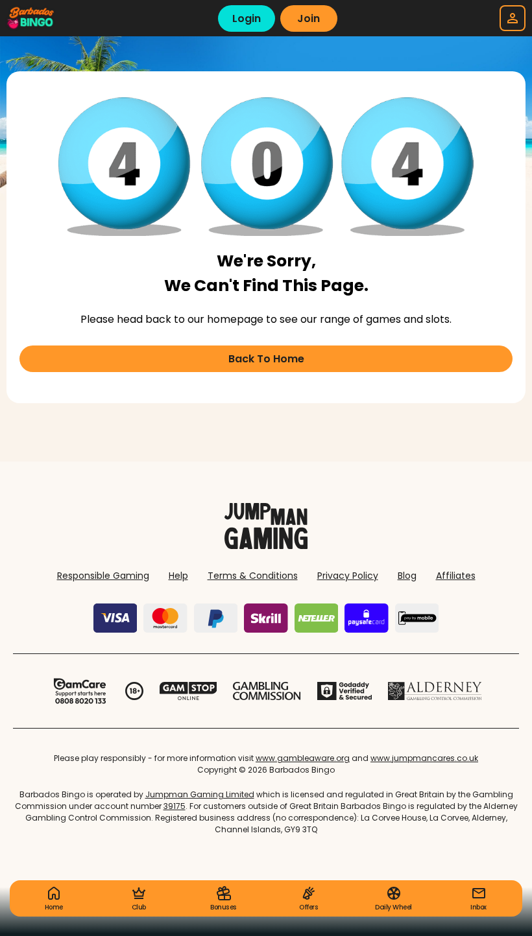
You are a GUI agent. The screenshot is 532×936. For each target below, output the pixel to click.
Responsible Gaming (103, 575)
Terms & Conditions (253, 575)
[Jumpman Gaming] (266, 545)
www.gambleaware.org (303, 758)
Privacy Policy (347, 575)
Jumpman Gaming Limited (199, 794)
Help (178, 575)
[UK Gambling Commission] (266, 691)
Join (308, 18)
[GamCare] (80, 691)
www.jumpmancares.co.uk (424, 758)
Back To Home (266, 358)
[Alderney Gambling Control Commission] (435, 691)
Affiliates (456, 575)
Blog (407, 575)
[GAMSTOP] (188, 691)
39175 (174, 806)
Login (246, 18)
